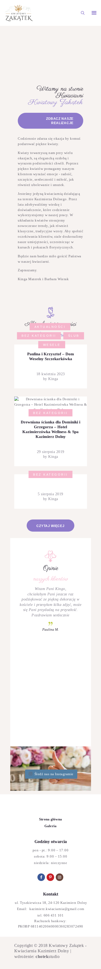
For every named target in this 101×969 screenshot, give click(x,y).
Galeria (50, 826)
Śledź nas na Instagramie (54, 774)
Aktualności (50, 326)
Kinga (52, 379)
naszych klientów (50, 579)
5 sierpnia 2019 (50, 494)
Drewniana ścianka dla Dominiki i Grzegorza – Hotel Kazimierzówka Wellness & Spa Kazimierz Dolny (50, 429)
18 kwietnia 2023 (50, 374)
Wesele (52, 344)
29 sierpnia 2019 (50, 452)
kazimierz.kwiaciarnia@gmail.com (56, 909)
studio (48, 956)
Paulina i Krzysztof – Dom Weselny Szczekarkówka (50, 356)
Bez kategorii (39, 335)
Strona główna (50, 819)
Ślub (73, 335)
